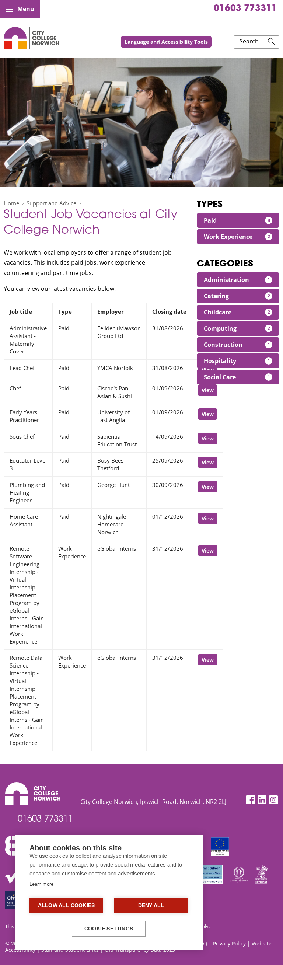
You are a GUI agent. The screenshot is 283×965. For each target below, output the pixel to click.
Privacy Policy (229, 943)
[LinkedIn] (262, 800)
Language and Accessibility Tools (166, 41)
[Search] (271, 42)
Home (11, 203)
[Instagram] (273, 800)
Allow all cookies (66, 905)
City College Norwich (31, 38)
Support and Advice (51, 203)
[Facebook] (250, 800)
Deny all (151, 905)
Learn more (41, 884)
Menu (25, 9)
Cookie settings (108, 928)
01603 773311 (245, 8)
